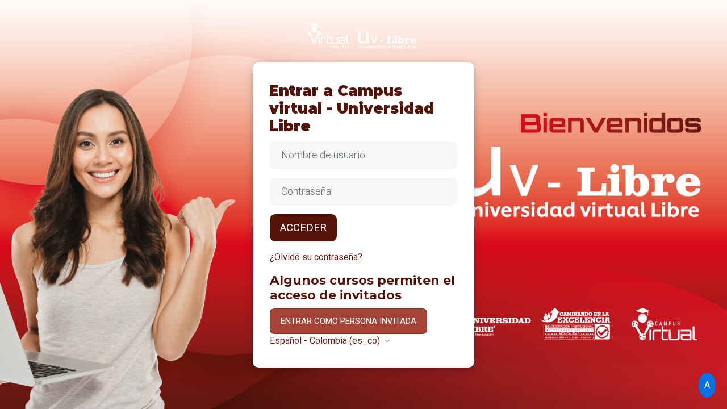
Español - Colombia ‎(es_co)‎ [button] (326, 340)
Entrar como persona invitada (348, 321)
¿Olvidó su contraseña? (316, 257)
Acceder (303, 228)
